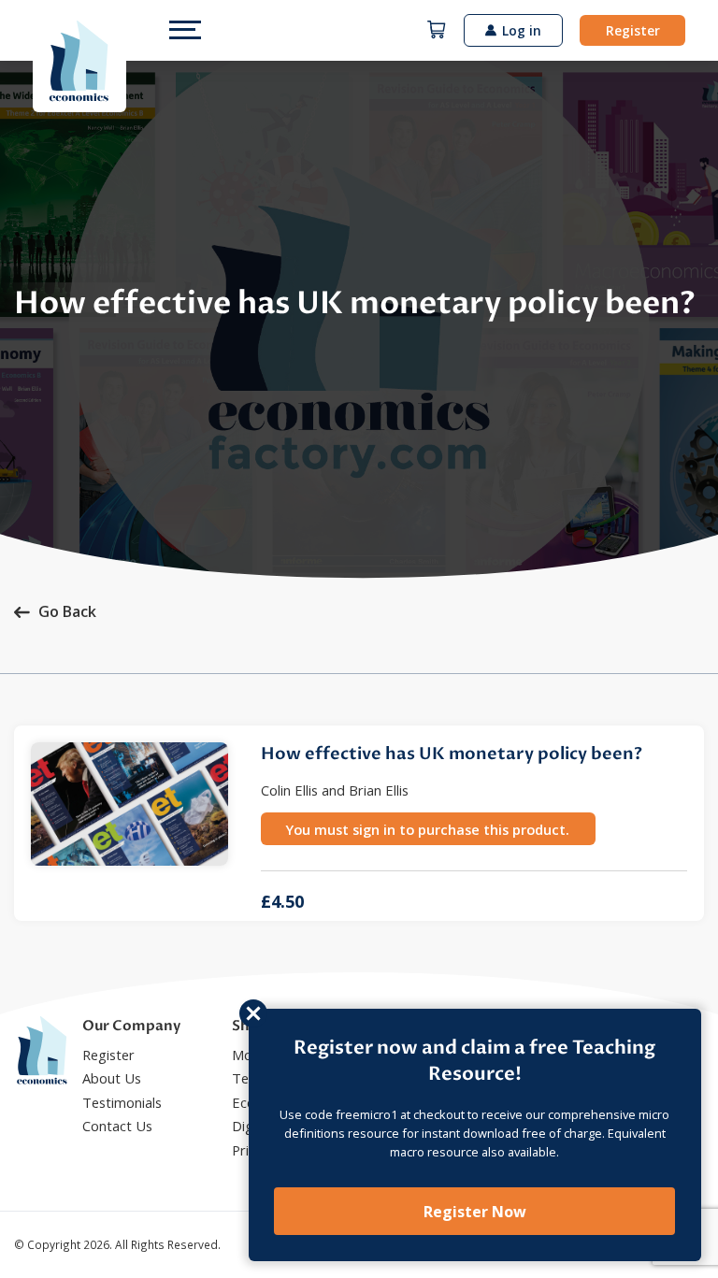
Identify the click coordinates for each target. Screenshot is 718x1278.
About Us (111, 1078)
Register (633, 30)
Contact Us (117, 1125)
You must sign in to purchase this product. (427, 829)
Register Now (475, 1211)
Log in (521, 30)
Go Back (67, 611)
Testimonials (122, 1102)
